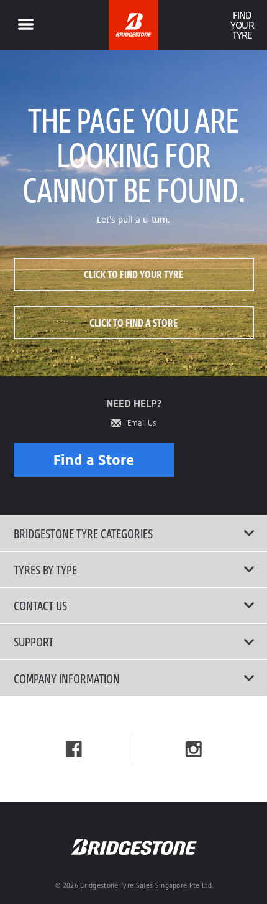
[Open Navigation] (25, 25)
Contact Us (40, 605)
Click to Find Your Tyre (133, 274)
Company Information (67, 678)
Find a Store (93, 459)
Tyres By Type (45, 569)
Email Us (141, 423)
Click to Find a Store (133, 322)
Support (33, 641)
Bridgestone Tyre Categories (83, 533)
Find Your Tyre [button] (241, 25)
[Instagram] (194, 749)
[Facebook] (74, 749)
